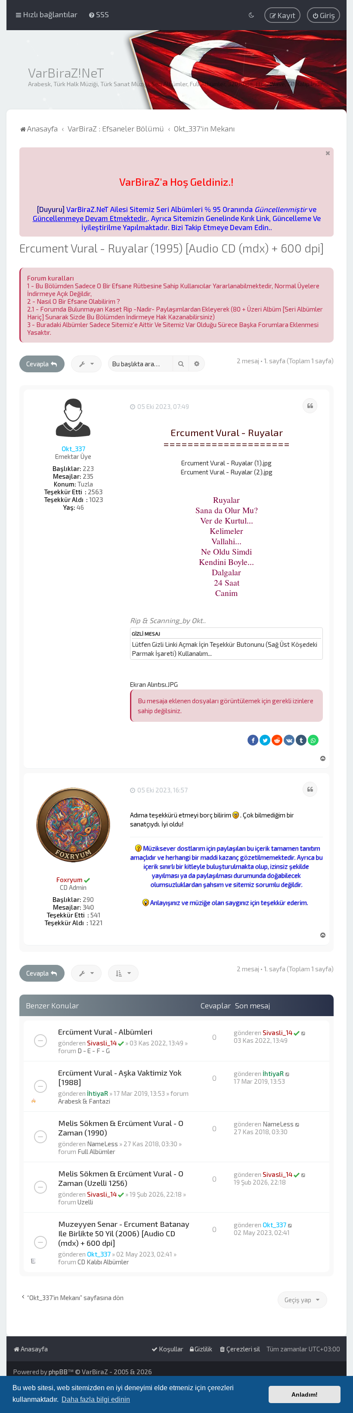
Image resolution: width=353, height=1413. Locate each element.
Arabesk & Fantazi (84, 1101)
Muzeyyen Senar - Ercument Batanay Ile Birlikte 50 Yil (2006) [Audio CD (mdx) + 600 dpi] (123, 1233)
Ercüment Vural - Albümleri (105, 1031)
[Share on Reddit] (277, 740)
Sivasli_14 (102, 1043)
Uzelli (85, 1202)
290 (88, 899)
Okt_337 (73, 448)
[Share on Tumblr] (301, 740)
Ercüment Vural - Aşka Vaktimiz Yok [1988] (120, 1077)
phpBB (58, 1372)
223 (88, 468)
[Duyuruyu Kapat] (328, 152)
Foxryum (69, 879)
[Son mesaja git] (304, 1032)
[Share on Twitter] (265, 740)
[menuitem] (98, 14)
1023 (96, 499)
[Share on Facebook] (253, 740)
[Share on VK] (289, 740)
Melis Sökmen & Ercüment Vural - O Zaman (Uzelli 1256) (120, 1178)
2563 (95, 492)
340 (88, 907)
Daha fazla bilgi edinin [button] (96, 1399)
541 (95, 915)
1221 (96, 922)
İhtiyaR (97, 1093)
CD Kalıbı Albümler (103, 1262)
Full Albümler (96, 1151)
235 (88, 476)
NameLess (102, 1144)
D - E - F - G (93, 1050)
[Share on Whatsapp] (313, 740)
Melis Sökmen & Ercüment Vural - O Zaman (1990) (120, 1127)
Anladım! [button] (304, 1394)
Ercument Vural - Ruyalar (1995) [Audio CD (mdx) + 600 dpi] (171, 248)
